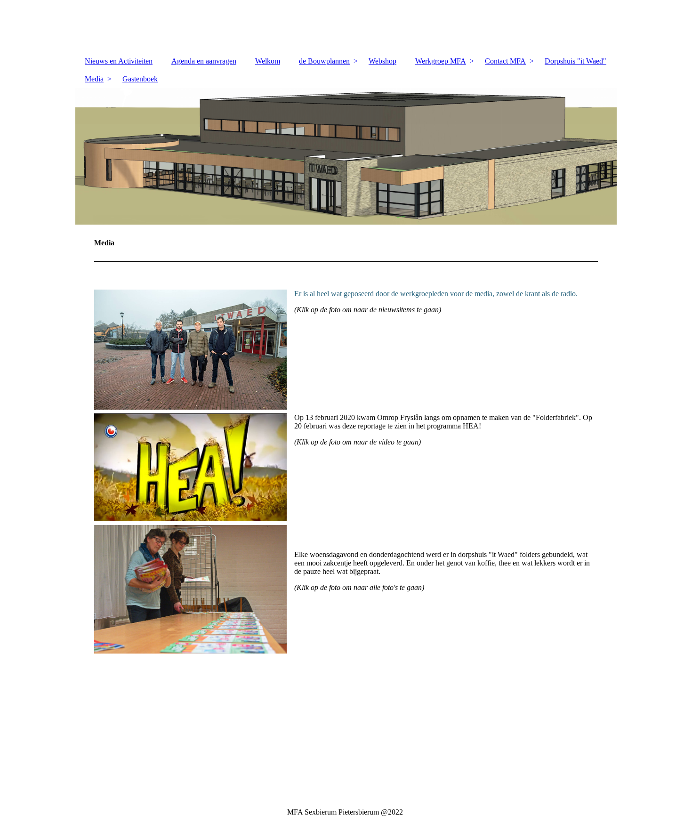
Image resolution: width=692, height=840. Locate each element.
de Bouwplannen (324, 61)
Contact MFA (505, 61)
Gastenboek (140, 79)
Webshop (382, 61)
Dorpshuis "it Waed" (575, 61)
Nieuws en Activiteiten (119, 61)
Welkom (267, 61)
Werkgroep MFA (440, 61)
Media (94, 79)
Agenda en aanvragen (203, 61)
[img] (346, 156)
